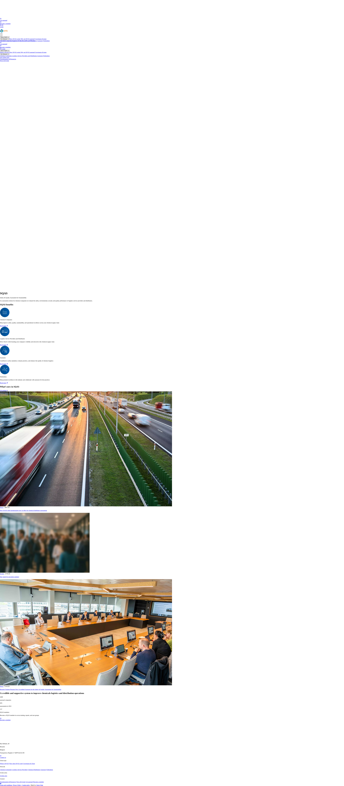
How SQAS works (14, 39)
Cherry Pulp (39, 785)
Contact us (3, 757)
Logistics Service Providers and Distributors (24, 56)
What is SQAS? (4, 52)
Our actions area (4, 41)
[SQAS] (14, 17)
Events (2, 574)
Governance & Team (29, 763)
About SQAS (4, 37)
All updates (3, 390)
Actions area (3, 776)
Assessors (40, 41)
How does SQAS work (16, 763)
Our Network (4, 39)
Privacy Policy (17, 785)
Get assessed (3, 20)
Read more (3, 326)
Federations (46, 41)
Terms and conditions (6, 785)
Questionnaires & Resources (18, 41)
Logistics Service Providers (20, 769)
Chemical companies (6, 56)
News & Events (30, 41)
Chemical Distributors (34, 769)
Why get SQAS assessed (28, 39)
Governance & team (40, 39)
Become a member (5, 23)
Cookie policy (26, 785)
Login (1, 27)
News (2, 507)
